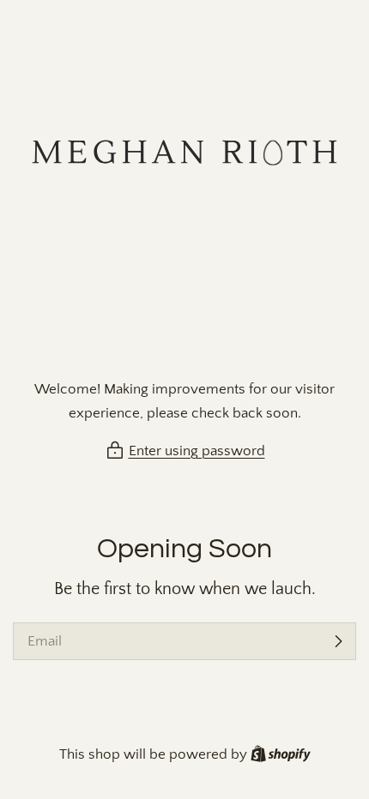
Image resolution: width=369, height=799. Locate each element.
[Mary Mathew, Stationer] (184, 192)
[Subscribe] (338, 641)
